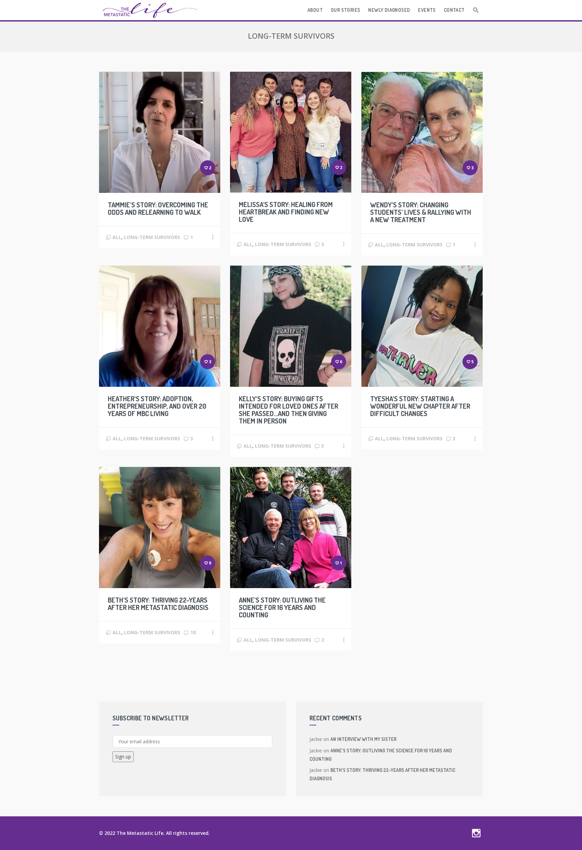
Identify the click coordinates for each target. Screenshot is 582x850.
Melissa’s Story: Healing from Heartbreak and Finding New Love (286, 212)
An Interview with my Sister (363, 739)
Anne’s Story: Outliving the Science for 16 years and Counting (282, 607)
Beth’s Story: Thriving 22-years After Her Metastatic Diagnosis (158, 604)
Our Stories (345, 10)
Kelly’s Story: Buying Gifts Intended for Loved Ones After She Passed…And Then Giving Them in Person (288, 409)
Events (426, 10)
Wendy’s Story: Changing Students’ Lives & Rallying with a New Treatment (420, 212)
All (116, 237)
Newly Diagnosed (389, 10)
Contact (454, 10)
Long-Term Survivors (152, 237)
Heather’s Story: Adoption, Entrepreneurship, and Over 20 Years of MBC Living (157, 406)
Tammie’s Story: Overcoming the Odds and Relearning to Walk (158, 208)
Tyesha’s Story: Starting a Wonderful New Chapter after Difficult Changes (420, 406)
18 (193, 632)
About (315, 10)
